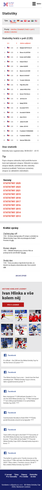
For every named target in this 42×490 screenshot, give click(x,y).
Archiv (33, 477)
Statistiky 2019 (12, 194)
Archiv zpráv (21, 276)
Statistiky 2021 (12, 190)
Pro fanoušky (11, 477)
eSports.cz (15, 485)
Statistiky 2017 (12, 201)
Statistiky (33, 475)
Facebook (12, 355)
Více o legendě (13, 305)
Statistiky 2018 (12, 198)
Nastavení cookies (23, 487)
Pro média (24, 477)
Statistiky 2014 (12, 212)
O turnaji (8, 475)
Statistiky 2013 (12, 216)
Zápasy (24, 475)
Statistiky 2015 (12, 209)
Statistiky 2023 (12, 187)
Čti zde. (23, 253)
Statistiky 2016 (12, 205)
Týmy (16, 475)
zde (12, 240)
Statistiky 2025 (12, 183)
